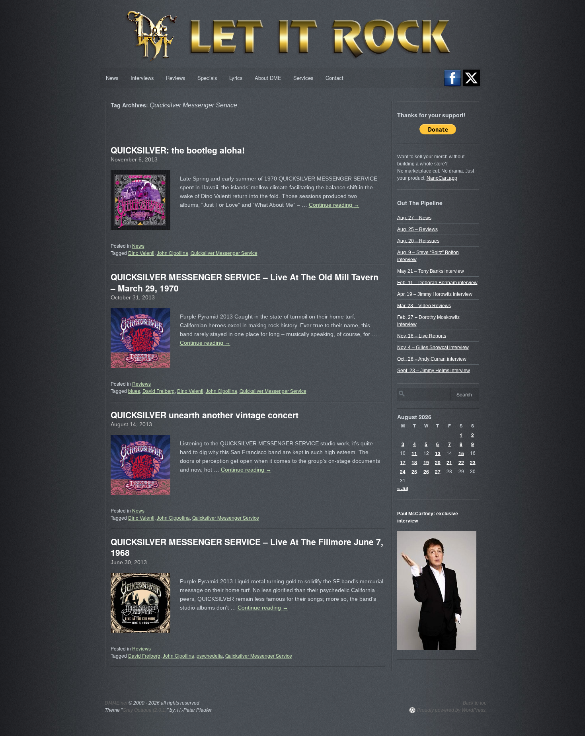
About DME (268, 78)
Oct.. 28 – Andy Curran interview (431, 358)
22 (461, 462)
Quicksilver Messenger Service (224, 252)
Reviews (175, 78)
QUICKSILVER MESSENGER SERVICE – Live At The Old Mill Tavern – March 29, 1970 (244, 282)
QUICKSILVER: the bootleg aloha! (178, 150)
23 (473, 462)
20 (438, 462)
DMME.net (116, 703)
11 (414, 452)
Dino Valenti (141, 252)
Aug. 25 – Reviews (417, 229)
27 (438, 471)
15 (461, 452)
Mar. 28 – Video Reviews (424, 305)
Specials (207, 78)
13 (438, 452)
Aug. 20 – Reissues (418, 240)
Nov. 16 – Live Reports (421, 335)
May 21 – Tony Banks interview (430, 271)
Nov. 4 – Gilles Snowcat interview (433, 347)
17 (403, 462)
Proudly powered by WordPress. (452, 710)
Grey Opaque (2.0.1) (145, 710)
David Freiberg (158, 390)
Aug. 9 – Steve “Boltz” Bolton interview (428, 255)
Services (303, 78)
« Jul (402, 488)
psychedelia (210, 655)
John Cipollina (172, 252)
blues (134, 390)
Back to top (475, 703)
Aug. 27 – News (414, 217)
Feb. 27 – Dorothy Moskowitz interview (428, 320)
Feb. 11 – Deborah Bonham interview (437, 282)
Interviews (142, 78)
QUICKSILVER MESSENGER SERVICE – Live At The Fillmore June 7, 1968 (247, 547)
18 (414, 462)
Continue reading (334, 205)
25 (414, 471)
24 (403, 471)
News (112, 78)
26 (426, 471)
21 (449, 462)
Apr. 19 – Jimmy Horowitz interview (434, 294)
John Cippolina (173, 517)
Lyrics (236, 78)
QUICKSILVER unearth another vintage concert (204, 415)
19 (426, 462)
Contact (334, 78)
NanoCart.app (442, 178)
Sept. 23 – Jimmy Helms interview (433, 370)
